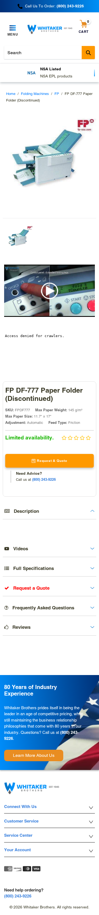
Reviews (19, 627)
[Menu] (12, 28)
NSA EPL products (56, 76)
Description (24, 511)
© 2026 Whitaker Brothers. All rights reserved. (49, 907)
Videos (18, 548)
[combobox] (49, 52)
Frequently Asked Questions (41, 607)
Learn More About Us (33, 755)
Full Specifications (31, 568)
